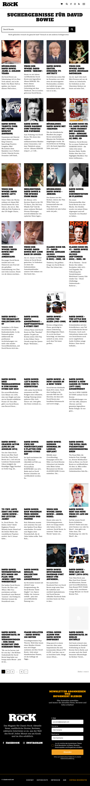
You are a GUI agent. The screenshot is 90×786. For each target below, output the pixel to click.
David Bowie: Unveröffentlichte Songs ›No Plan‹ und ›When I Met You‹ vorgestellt (11, 575)
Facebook (13, 743)
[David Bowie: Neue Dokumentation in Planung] (78, 174)
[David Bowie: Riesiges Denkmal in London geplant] (56, 427)
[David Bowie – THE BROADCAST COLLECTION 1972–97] (11, 302)
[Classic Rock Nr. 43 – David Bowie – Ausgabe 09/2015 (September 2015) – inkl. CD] (78, 232)
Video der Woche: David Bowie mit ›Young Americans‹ (9, 252)
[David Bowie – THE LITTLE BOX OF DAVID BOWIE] (78, 302)
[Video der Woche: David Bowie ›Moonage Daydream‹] (78, 51)
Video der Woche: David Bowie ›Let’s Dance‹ (9, 193)
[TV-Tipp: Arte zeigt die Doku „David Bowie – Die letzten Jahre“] (11, 495)
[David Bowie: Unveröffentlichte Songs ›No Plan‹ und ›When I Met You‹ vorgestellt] (11, 555)
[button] (67, 4)
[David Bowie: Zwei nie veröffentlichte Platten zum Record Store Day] (33, 427)
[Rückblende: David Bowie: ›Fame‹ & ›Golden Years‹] (11, 51)
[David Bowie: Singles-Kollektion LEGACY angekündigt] (33, 555)
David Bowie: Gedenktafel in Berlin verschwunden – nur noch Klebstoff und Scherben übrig (11, 639)
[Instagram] (75, 4)
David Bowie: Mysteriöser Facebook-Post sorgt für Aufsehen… (55, 574)
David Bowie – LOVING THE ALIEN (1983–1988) (56, 319)
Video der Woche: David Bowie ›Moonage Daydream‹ (78, 70)
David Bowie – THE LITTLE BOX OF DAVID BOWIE (77, 319)
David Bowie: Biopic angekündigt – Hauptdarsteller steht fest (33, 321)
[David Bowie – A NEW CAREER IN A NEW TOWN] (56, 365)
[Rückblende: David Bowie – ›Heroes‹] (56, 174)
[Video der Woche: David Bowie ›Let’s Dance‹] (11, 174)
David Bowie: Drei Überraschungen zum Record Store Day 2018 (11, 384)
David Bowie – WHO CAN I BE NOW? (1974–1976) (78, 572)
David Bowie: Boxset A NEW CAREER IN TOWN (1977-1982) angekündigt (78, 384)
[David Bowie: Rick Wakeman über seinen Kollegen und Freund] (33, 495)
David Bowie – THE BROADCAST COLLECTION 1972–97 (11, 320)
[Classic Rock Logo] (10, 4)
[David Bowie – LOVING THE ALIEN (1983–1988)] (56, 302)
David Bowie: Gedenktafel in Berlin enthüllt (78, 636)
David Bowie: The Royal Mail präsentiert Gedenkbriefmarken (78, 447)
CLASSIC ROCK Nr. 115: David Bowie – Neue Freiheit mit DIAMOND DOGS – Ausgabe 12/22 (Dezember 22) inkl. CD (78, 131)
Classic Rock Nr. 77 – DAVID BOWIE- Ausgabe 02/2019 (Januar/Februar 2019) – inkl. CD (56, 253)
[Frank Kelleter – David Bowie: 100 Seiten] (33, 618)
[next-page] (26, 671)
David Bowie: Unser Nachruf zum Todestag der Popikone (33, 128)
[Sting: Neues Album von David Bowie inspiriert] (56, 618)
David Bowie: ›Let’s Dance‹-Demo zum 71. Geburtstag (31, 383)
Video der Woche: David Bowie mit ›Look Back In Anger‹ (33, 251)
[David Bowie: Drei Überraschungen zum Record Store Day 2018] (11, 365)
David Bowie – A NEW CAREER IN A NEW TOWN (55, 381)
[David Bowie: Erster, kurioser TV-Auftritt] (56, 51)
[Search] (72, 29)
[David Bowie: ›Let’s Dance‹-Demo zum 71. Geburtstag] (33, 365)
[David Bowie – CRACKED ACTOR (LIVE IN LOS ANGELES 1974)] (11, 427)
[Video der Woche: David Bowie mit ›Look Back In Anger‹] (33, 232)
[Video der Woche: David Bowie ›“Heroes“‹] (33, 51)
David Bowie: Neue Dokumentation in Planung (78, 193)
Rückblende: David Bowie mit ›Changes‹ (56, 126)
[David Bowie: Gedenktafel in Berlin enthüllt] (78, 618)
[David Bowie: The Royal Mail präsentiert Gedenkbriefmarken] (78, 427)
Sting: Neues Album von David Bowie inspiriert (54, 636)
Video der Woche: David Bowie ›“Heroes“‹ (33, 68)
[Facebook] (71, 4)
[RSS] (79, 4)
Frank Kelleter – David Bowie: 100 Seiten (33, 635)
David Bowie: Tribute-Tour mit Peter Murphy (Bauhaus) (9, 129)
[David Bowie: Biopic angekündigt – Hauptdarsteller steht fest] (33, 302)
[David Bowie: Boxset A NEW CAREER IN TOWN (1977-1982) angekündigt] (78, 365)
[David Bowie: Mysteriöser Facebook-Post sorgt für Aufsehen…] (56, 555)
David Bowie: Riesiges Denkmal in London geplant (54, 447)
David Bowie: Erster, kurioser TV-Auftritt (54, 70)
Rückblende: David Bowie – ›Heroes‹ (54, 191)
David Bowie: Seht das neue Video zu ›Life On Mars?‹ (78, 513)
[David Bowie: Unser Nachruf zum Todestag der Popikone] (33, 109)
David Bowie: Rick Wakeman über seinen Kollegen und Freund (33, 514)
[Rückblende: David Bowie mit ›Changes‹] (56, 109)
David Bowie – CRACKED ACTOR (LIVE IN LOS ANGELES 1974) (10, 445)
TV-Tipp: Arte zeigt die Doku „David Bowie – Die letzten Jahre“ (10, 514)
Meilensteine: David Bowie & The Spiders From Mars (32, 193)
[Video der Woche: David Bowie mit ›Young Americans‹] (11, 232)
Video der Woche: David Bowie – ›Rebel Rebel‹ (55, 513)
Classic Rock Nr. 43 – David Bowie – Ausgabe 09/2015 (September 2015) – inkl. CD (78, 253)
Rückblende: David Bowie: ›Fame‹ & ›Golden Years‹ (11, 70)
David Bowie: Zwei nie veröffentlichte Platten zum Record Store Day (33, 448)
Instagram (34, 743)
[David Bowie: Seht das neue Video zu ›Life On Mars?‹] (78, 495)
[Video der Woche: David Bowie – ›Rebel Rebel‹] (56, 495)
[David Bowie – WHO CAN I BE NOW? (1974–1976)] (78, 555)
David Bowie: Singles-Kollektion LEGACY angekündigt (32, 574)
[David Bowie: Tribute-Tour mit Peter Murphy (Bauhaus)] (11, 109)
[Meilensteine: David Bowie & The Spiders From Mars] (33, 174)
